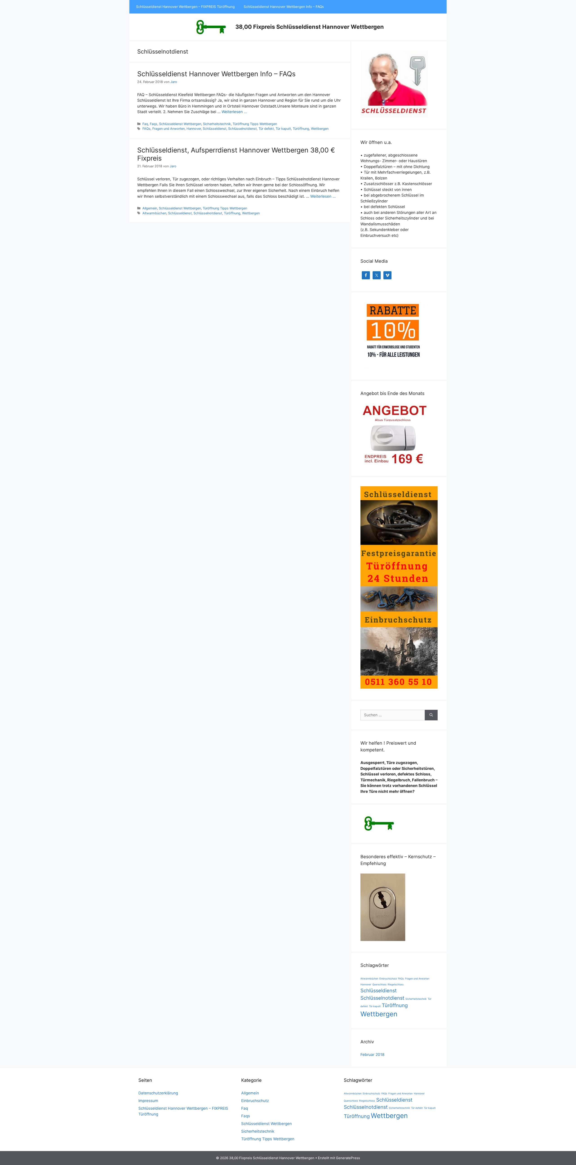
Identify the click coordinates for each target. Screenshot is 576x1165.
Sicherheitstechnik (217, 124)
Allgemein (149, 208)
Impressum (148, 1100)
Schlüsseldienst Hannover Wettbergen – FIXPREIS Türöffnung (185, 6)
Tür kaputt (283, 128)
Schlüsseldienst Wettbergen (180, 124)
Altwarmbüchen (154, 213)
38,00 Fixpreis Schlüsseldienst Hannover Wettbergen (309, 26)
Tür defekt (266, 128)
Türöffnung (301, 128)
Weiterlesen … (234, 112)
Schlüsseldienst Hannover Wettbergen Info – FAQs (284, 6)
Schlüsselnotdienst (242, 128)
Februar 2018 (372, 1054)
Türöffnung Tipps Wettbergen (255, 124)
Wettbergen (319, 128)
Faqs (153, 124)
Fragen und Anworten (168, 128)
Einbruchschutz (388, 978)
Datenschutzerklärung (158, 1093)
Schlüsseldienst (214, 128)
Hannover (194, 128)
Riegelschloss (396, 984)
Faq (145, 124)
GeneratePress (348, 1158)
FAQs (146, 128)
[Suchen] (431, 715)
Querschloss (379, 984)
